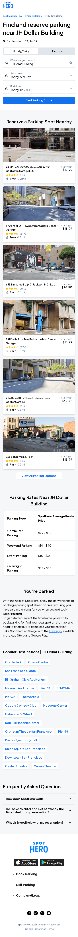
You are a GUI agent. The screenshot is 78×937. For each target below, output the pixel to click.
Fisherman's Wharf (18, 714)
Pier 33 (45, 688)
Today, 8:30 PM (20, 77)
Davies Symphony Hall (21, 740)
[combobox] (39, 63)
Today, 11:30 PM (21, 90)
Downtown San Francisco (23, 757)
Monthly (57, 51)
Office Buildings (33, 16)
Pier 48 (63, 731)
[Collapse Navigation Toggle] (73, 5)
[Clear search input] (70, 62)
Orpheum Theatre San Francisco (28, 731)
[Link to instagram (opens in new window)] (36, 914)
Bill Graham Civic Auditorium (25, 679)
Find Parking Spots (39, 100)
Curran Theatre (45, 766)
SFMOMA (63, 688)
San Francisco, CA (12, 16)
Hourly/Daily (21, 51)
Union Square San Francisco (25, 749)
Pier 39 (10, 697)
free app (55, 631)
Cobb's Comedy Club (20, 705)
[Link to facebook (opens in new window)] (29, 914)
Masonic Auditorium (19, 688)
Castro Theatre (16, 766)
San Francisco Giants (20, 671)
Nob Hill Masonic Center (22, 723)
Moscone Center (55, 705)
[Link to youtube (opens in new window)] (49, 914)
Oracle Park (13, 662)
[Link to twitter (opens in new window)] (42, 914)
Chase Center (38, 662)
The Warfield (30, 697)
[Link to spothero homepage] (39, 847)
